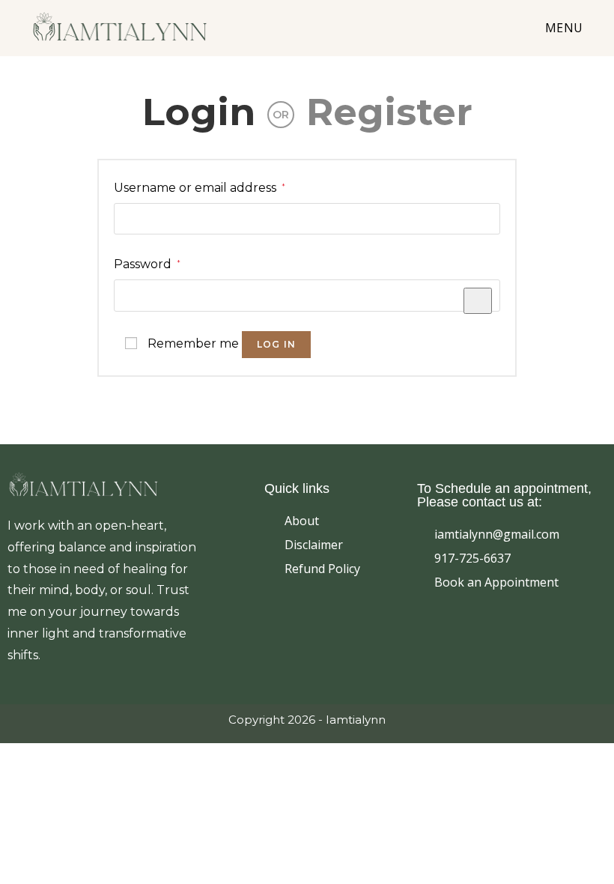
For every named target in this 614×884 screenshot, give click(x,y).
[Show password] (477, 301)
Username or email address (199, 186)
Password (147, 262)
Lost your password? (438, 352)
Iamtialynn (356, 719)
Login (198, 112)
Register (389, 112)
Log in (276, 344)
